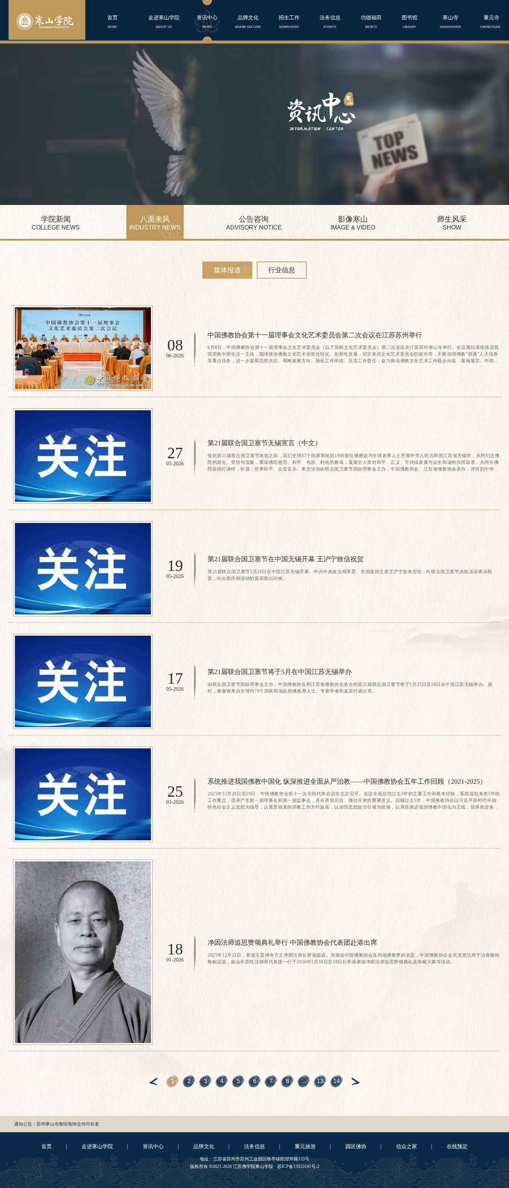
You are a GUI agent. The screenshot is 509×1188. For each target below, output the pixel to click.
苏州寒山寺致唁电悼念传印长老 (68, 1124)
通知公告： (25, 1124)
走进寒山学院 (164, 22)
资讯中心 (207, 22)
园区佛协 (355, 1146)
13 (320, 1081)
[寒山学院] (44, 21)
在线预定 (457, 1146)
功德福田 (371, 22)
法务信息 (330, 22)
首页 (112, 22)
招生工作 (289, 22)
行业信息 (281, 270)
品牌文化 (248, 22)
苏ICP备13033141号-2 (297, 1166)
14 (336, 1081)
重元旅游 (305, 1146)
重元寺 (491, 22)
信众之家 (406, 1146)
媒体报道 (227, 270)
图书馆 (409, 22)
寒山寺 (450, 22)
